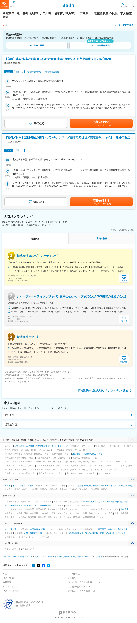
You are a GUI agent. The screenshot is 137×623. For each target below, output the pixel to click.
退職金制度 (11, 424)
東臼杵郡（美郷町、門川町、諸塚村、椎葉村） (73, 557)
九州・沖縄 (39, 557)
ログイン (13, 6)
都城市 (15, 485)
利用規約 (72, 578)
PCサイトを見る (11, 591)
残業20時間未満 (76, 533)
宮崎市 (8, 485)
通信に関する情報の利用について (84, 582)
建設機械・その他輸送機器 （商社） (88, 454)
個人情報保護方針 (24, 605)
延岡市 (23, 485)
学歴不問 (102, 529)
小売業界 (124, 509)
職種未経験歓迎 (107, 533)
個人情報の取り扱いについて (30, 602)
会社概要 (72, 574)
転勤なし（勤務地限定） (119, 529)
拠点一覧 (7, 578)
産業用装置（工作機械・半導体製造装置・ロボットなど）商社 (41, 446)
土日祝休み (121, 533)
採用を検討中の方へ (78, 586)
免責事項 (7, 582)
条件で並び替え (125, 25)
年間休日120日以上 (38, 529)
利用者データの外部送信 (80, 591)
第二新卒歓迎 (10, 529)
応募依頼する (101, 123)
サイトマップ (9, 586)
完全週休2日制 (91, 533)
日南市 (31, 485)
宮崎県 (49, 557)
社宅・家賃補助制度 (33, 533)
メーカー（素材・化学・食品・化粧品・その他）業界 (104, 501)
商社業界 (10, 414)
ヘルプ (6, 574)
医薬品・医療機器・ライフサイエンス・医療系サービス (29, 505)
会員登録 (4, 6)
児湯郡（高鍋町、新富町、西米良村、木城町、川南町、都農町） (105, 485)
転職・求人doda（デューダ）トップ (17, 557)
